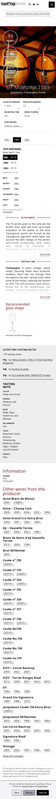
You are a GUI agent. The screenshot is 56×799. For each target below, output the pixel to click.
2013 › (7, 544)
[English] (30, 4)
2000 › (7, 502)
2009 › (17, 681)
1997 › (17, 522)
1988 (5, 162)
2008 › (7, 512)
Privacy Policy (42, 786)
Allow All (42, 793)
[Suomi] (38, 4)
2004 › (27, 512)
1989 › (17, 139)
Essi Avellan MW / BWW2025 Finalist (31, 375)
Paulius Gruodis (20, 369)
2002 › (37, 512)
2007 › (27, 681)
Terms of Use (27, 786)
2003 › (47, 681)
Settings (29, 793)
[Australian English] (34, 4)
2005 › (17, 512)
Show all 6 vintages (13, 756)
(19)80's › (19, 502)
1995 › (27, 522)
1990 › (7, 139)
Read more (45, 254)
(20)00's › (9, 564)
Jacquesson (17, 92)
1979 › (27, 701)
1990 (5, 168)
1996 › (47, 512)
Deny (16, 793)
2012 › (7, 681)
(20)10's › (9, 574)
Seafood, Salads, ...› (13, 126)
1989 (5, 157)
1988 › (27, 139)
